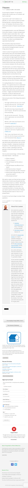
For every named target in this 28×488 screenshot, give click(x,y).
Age (4, 412)
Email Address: (6, 399)
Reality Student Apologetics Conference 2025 (11, 372)
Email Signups (6, 404)
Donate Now (14, 439)
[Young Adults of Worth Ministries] (7, 2)
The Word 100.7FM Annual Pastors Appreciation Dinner (13, 480)
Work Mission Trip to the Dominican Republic (11, 363)
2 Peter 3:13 (8, 131)
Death (16, 200)
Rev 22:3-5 (19, 106)
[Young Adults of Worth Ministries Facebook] (12, 464)
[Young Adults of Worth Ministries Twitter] (15, 464)
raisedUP (8, 200)
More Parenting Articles (8, 376)
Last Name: (6, 394)
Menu (25, 1)
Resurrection (5, 202)
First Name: (6, 389)
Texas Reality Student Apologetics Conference (11, 366)
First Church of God (18, 230)
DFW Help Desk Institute (16, 247)
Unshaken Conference (7, 369)
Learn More (5, 357)
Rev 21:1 (19, 138)
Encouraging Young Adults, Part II (14, 320)
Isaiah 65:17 (13, 123)
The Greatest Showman (14, 325)
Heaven (20, 200)
